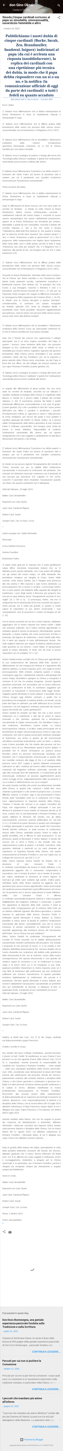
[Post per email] (10, 1233)
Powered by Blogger (33, 1439)
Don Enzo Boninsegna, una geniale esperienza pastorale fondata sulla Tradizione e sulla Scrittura (23, 1323)
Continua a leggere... (46, 1352)
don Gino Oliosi (21, 5)
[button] (59, 18)
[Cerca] (59, 5)
